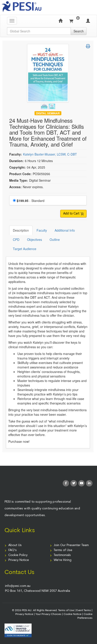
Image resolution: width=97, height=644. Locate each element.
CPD (16, 239)
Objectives (34, 239)
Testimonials (62, 555)
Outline (55, 239)
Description (21, 230)
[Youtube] (81, 483)
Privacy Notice (18, 560)
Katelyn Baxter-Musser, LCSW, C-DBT (50, 154)
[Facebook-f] (66, 483)
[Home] (60, 20)
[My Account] (88, 20)
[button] (88, 46)
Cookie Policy (18, 555)
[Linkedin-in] (89, 483)
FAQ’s (12, 550)
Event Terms (83, 610)
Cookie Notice (72, 614)
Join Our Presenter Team (71, 545)
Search (79, 31)
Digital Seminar (48, 113)
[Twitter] (73, 483)
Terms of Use (63, 550)
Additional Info (65, 230)
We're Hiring (62, 560)
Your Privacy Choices (48, 614)
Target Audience (24, 248)
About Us (15, 545)
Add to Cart (71, 213)
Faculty (42, 230)
